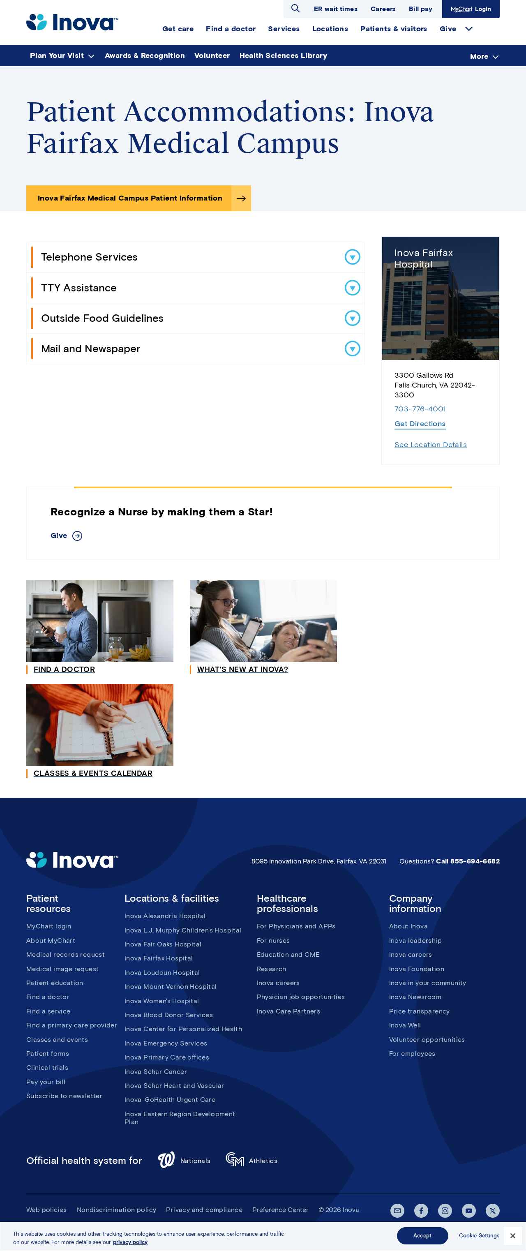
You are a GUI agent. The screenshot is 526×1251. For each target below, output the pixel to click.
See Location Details (430, 444)
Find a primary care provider (71, 1025)
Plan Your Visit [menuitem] (57, 55)
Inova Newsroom (415, 997)
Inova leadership (415, 940)
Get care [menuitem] (178, 28)
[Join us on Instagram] (445, 1211)
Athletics (263, 1161)
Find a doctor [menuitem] (231, 28)
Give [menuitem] (448, 28)
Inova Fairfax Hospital (423, 258)
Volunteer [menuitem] (212, 55)
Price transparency (419, 1011)
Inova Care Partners (289, 1011)
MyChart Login (469, 9)
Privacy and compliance (204, 1210)
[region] (263, 1236)
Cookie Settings (479, 1236)
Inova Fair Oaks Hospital (163, 944)
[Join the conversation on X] (493, 1211)
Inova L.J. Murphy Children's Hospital (183, 930)
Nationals (195, 1161)
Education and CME (288, 954)
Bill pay (420, 9)
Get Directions (420, 423)
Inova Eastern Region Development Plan (180, 1118)
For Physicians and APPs (296, 926)
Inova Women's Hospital (162, 1001)
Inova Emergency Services (166, 1043)
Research (271, 969)
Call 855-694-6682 (468, 861)
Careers (383, 9)
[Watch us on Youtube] (469, 1211)
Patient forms (47, 1053)
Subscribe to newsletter (64, 1096)
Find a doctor (47, 997)
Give (59, 535)
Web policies (46, 1210)
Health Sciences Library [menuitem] (284, 55)
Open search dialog (295, 8)
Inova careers (278, 983)
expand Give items (469, 29)
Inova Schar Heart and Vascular (174, 1085)
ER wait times (336, 9)
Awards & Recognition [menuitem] (145, 55)
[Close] (513, 1236)
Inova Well (405, 1025)
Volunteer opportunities (427, 1039)
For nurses (273, 940)
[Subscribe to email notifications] (397, 1211)
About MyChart (50, 940)
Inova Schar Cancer (156, 1072)
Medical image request (62, 969)
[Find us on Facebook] (421, 1211)
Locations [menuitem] (330, 28)
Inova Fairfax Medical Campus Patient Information (130, 198)
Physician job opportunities (301, 997)
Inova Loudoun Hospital (162, 972)
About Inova (408, 926)
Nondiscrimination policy (117, 1210)
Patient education (54, 983)
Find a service (48, 1011)
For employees (412, 1053)
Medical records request (65, 954)
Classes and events (57, 1039)
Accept (422, 1236)
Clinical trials (47, 1067)
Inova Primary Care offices (167, 1057)
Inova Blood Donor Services (169, 1015)
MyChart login (48, 926)
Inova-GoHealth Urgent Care (170, 1099)
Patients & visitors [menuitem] (393, 28)
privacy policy (130, 1242)
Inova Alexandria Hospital (165, 916)
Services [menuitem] (284, 28)
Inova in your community (427, 983)
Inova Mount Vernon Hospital (171, 986)
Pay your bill (45, 1082)
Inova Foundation (416, 969)
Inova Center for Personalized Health (183, 1029)
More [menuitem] (479, 55)
